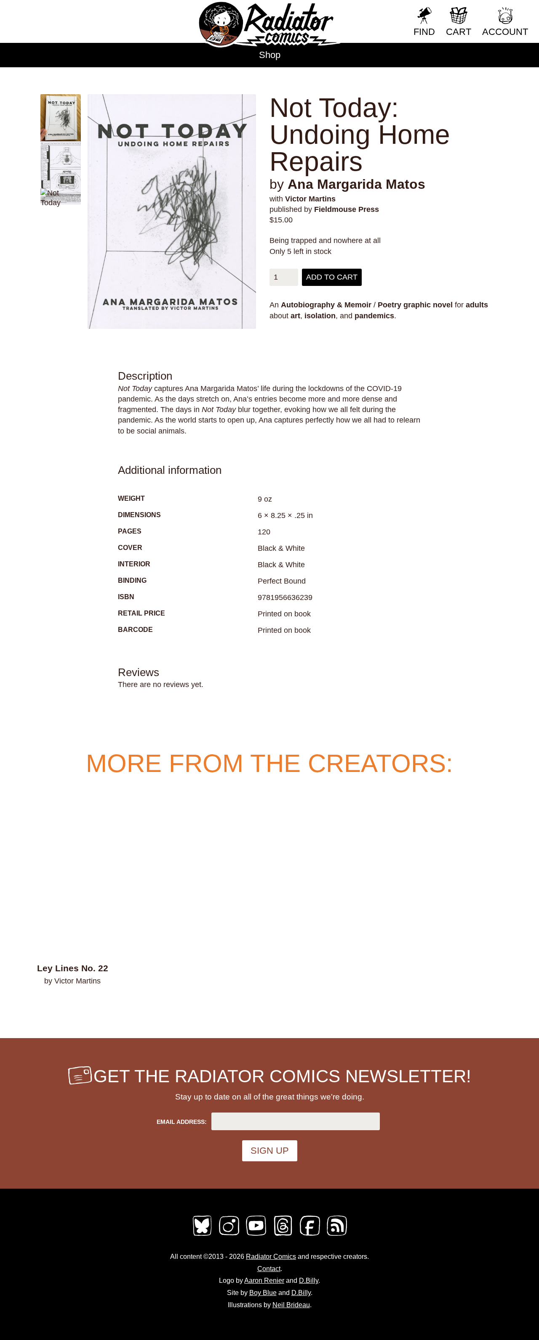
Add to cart (332, 277)
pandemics (374, 316)
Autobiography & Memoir (326, 305)
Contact (268, 1268)
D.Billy (308, 1280)
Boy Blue (263, 1292)
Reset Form (379, 11)
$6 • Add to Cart (73, 1003)
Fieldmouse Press (346, 209)
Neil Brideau (291, 1304)
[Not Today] (172, 211)
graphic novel (428, 305)
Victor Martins (310, 199)
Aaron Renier (264, 1280)
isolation (320, 316)
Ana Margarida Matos (356, 184)
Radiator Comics (271, 1256)
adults (477, 305)
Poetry (389, 305)
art (295, 316)
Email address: (182, 1121)
